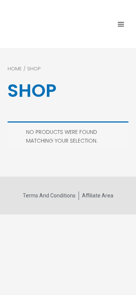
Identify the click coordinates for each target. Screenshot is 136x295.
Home (15, 68)
